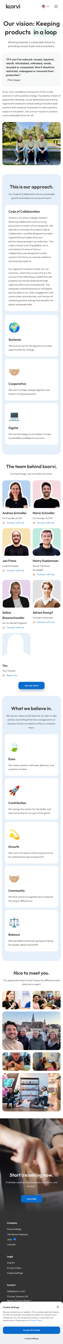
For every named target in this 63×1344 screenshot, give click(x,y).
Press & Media (14, 1229)
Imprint (11, 1262)
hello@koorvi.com (16, 1291)
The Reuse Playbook (17, 1234)
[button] (45, 6)
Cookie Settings (15, 1272)
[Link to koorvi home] (13, 6)
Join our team (31, 685)
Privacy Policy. (35, 1320)
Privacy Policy (14, 1267)
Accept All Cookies (31, 1330)
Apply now (11, 675)
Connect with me (15, 522)
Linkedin (11, 1244)
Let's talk (31, 1198)
